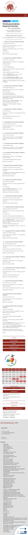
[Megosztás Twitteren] (14, 21)
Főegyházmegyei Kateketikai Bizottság (11, 493)
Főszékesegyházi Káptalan (9, 479)
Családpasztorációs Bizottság (9, 490)
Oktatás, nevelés (14, 347)
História (5, 508)
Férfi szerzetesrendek (8, 459)
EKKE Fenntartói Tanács (8, 481)
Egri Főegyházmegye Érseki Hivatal (11, 463)
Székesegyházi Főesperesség (9, 452)
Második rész (6, 511)
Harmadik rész (6, 513)
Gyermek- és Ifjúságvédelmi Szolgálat (11, 489)
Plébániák (5, 450)
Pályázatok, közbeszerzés (9, 516)
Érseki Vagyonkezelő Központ (9, 467)
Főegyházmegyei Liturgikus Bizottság (11, 492)
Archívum (5, 515)
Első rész (5, 509)
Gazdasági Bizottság (7, 483)
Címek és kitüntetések (8, 448)
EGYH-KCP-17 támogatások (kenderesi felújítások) (14, 522)
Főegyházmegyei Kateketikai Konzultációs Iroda (13, 472)
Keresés (14, 337)
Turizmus (14, 350)
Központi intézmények (8, 461)
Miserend (14, 405)
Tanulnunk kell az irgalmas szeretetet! (11, 414)
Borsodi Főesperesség (8, 453)
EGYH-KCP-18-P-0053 (8, 523)
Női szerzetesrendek (7, 460)
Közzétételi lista (6, 531)
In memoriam (6, 445)
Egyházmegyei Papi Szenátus (9, 478)
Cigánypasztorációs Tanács (9, 482)
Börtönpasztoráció (7, 500)
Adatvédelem (6, 530)
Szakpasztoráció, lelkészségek (10, 498)
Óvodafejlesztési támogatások (9, 526)
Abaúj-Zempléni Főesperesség (10, 456)
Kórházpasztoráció (7, 502)
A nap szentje (14, 402)
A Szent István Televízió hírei (14, 408)
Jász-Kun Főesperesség (8, 455)
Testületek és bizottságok (9, 475)
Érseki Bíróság (6, 471)
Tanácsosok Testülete (8, 476)
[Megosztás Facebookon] (7, 21)
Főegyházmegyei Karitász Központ (11, 470)
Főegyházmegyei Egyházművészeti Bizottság (13, 494)
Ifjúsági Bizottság (7, 487)
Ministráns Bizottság (7, 486)
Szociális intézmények (8, 507)
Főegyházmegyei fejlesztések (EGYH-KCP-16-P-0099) (15, 518)
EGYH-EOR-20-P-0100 (8, 529)
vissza (4, 332)
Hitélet (14, 344)
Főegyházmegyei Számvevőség (10, 464)
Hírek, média (14, 340)
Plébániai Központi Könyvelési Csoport (11, 466)
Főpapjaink (5, 444)
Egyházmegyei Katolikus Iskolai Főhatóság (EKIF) (14, 468)
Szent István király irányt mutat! (10, 410)
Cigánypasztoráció (7, 503)
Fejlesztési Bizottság (8, 485)
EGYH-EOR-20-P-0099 (8, 527)
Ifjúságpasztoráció (7, 504)
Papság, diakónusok (7, 446)
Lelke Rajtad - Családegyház (9, 417)
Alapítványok (6, 474)
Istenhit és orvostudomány (9, 415)
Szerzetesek (6, 457)
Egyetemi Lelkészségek (8, 505)
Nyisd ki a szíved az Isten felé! (9, 412)
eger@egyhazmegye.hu (9, 432)
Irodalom (5, 514)
